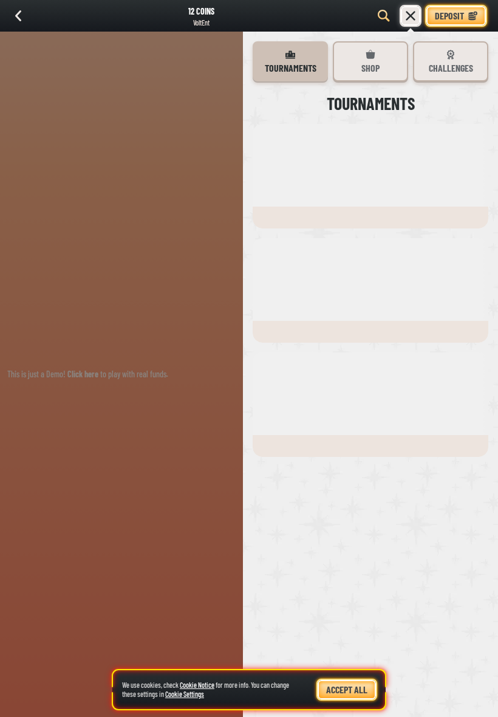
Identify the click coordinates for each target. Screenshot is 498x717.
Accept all (346, 689)
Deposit (449, 15)
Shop (370, 68)
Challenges (451, 68)
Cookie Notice (197, 685)
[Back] (18, 16)
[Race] (410, 16)
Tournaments (290, 68)
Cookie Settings (184, 694)
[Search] (384, 16)
